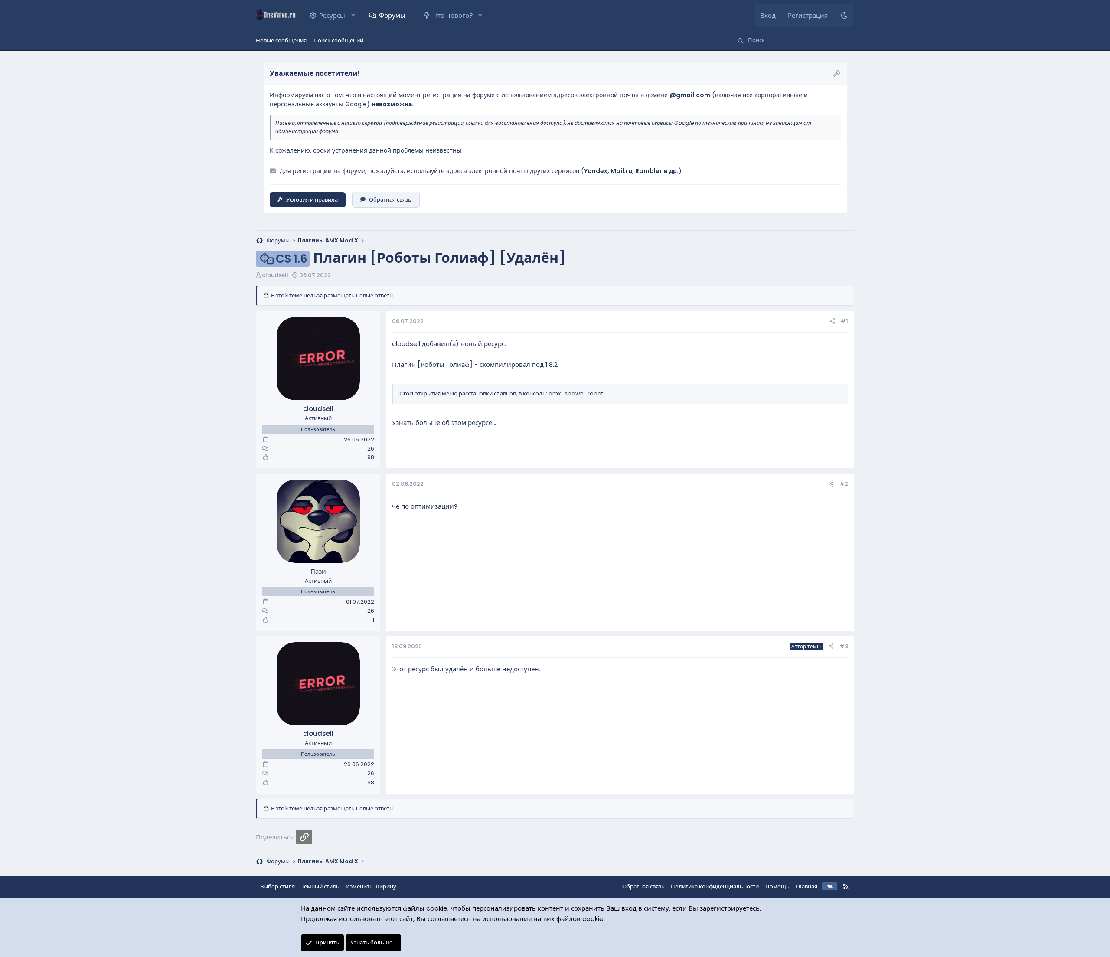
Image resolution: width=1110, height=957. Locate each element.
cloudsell (275, 275)
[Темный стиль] (844, 15)
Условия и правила (312, 200)
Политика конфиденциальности (715, 886)
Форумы (392, 15)
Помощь (777, 886)
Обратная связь (390, 200)
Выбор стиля (277, 886)
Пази (318, 571)
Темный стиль (320, 886)
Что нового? (453, 15)
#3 (843, 646)
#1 (844, 321)
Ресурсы (332, 15)
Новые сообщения (281, 40)
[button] (353, 15)
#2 (843, 484)
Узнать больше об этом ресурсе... (444, 422)
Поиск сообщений (338, 40)
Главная (806, 886)
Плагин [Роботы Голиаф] (432, 364)
